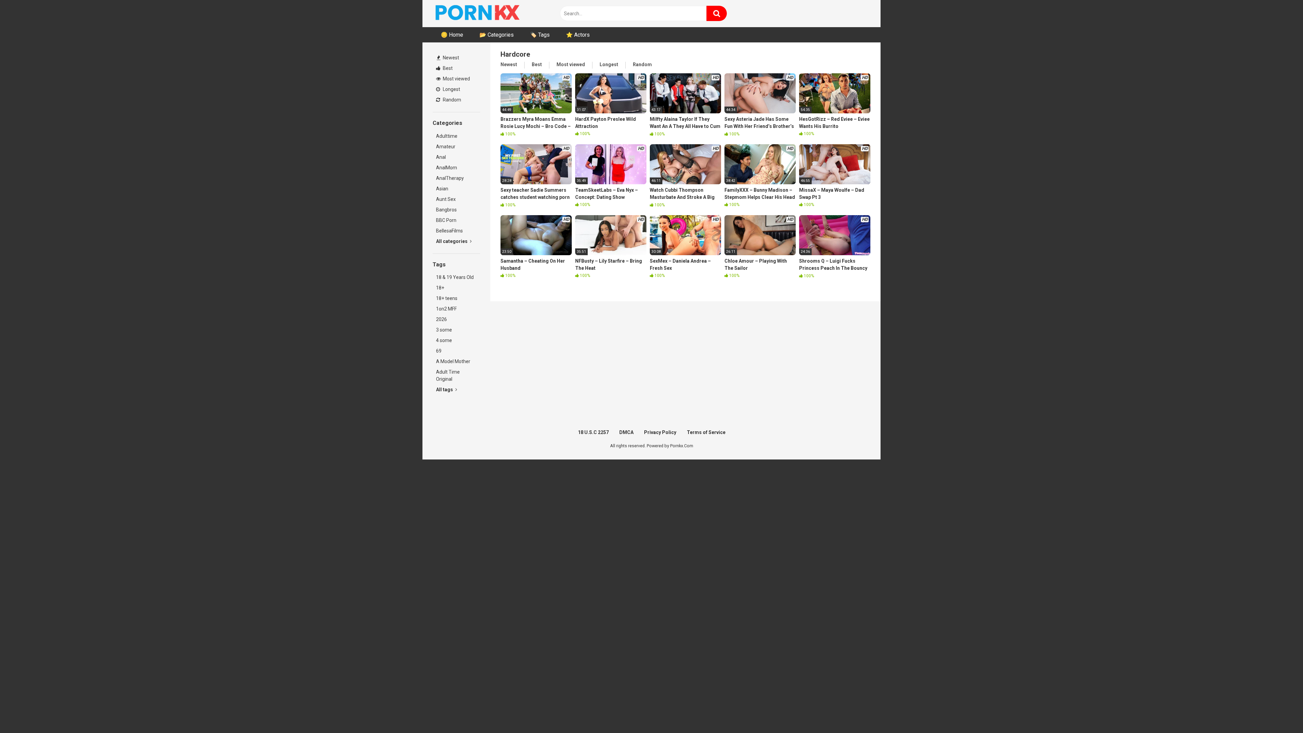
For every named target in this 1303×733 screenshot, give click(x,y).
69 (438, 351)
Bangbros (446, 209)
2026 (441, 319)
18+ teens (446, 298)
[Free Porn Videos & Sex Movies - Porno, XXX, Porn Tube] (483, 13)
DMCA (626, 432)
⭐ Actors (578, 35)
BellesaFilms (449, 230)
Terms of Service (706, 432)
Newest (450, 57)
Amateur (445, 146)
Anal (441, 157)
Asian (442, 188)
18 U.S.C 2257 (593, 432)
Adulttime (446, 136)
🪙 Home (452, 35)
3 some (444, 330)
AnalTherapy (450, 178)
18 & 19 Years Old (455, 277)
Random (451, 99)
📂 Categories (496, 35)
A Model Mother (453, 361)
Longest (451, 89)
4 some (444, 340)
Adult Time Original (448, 375)
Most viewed (456, 78)
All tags (445, 389)
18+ (440, 287)
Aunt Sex (446, 199)
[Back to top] (1280, 712)
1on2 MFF (446, 309)
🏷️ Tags (540, 35)
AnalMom (446, 167)
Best (447, 68)
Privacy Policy (660, 432)
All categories (452, 241)
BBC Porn (446, 220)
